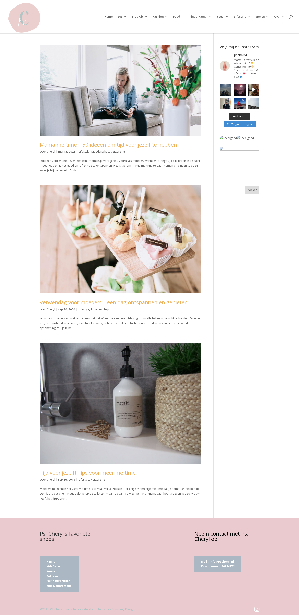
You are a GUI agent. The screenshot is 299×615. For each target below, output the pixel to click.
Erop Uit (137, 16)
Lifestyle (240, 16)
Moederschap (100, 151)
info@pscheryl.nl (222, 561)
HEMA (50, 561)
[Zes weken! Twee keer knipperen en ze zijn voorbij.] (225, 89)
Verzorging (118, 151)
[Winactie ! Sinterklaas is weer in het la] (225, 103)
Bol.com (52, 576)
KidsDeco (53, 566)
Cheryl (51, 151)
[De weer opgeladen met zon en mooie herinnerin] (239, 103)
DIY (120, 16)
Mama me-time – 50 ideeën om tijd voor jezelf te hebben (108, 144)
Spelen (260, 16)
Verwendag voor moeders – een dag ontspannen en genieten (114, 302)
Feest (221, 16)
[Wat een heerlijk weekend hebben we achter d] (253, 103)
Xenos (50, 571)
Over (277, 16)
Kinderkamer (198, 16)
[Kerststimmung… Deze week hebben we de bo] (253, 89)
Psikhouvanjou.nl (59, 581)
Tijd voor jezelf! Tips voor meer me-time (88, 472)
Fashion (158, 16)
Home (108, 16)
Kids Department (58, 586)
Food (176, 16)
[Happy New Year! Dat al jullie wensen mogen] (239, 89)
